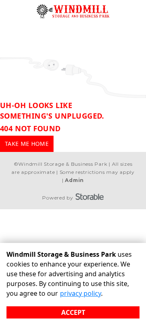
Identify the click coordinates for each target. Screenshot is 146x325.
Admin (74, 180)
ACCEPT (73, 312)
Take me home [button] (27, 143)
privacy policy (80, 293)
